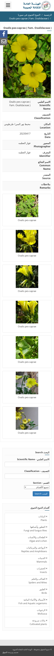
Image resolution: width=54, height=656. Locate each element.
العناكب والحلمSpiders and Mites (37, 580)
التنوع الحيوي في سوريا (29, 14)
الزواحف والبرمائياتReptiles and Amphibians (34, 549)
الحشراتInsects (42, 570)
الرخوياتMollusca (42, 612)
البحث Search (41, 493)
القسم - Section (41, 482)
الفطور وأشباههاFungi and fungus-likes (35, 528)
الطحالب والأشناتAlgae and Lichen (37, 539)
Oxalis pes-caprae (27, 220)
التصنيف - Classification (36, 471)
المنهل (4, 652)
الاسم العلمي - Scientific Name (33, 459)
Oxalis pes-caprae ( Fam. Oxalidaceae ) (29, 18)
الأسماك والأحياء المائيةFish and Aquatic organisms (32, 601)
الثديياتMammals (42, 559)
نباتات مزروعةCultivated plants (38, 622)
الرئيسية (48, 14)
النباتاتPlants (42, 518)
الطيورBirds (43, 591)
